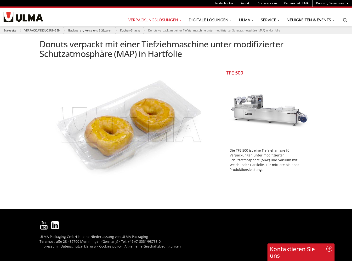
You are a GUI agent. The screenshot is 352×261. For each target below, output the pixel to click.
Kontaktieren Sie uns (292, 252)
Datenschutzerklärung (79, 246)
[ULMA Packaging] (23, 17)
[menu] (332, 3)
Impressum (49, 246)
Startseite (10, 30)
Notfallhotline (224, 3)
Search (344, 20)
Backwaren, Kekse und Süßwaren (90, 30)
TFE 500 (234, 72)
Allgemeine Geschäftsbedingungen (153, 246)
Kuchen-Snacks (130, 30)
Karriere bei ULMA (296, 3)
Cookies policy (110, 246)
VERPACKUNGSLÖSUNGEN (42, 30)
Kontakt (245, 3)
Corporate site (267, 3)
